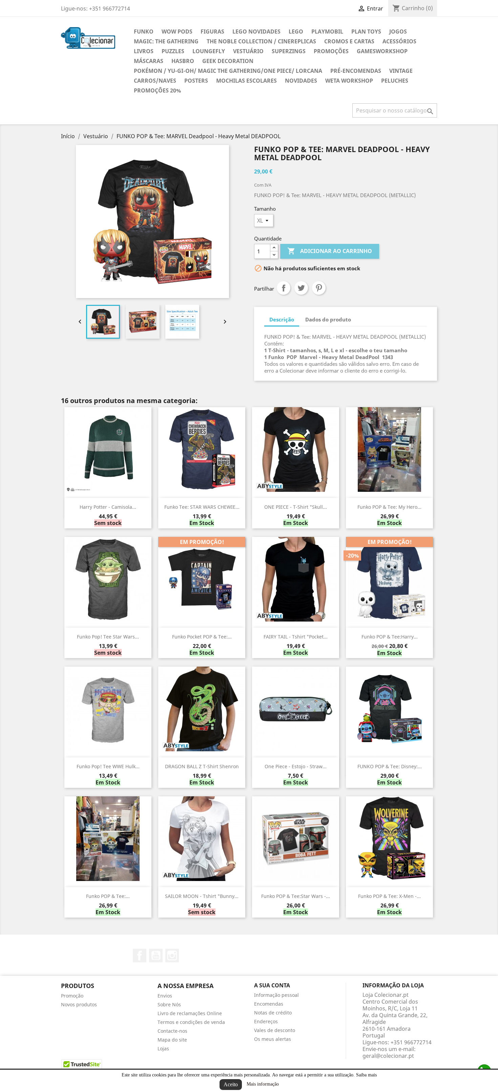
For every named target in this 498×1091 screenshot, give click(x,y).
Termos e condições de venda (191, 1022)
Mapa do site (172, 1039)
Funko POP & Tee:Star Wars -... (295, 896)
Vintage (401, 71)
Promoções (331, 51)
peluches (394, 80)
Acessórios (399, 41)
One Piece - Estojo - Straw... (296, 766)
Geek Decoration (227, 61)
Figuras (212, 31)
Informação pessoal (276, 995)
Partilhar (283, 288)
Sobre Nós (169, 1004)
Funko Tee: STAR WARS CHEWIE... (202, 507)
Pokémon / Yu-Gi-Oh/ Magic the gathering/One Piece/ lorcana (228, 71)
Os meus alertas (272, 1039)
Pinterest (319, 288)
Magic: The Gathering (166, 41)
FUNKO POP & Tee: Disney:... (389, 766)
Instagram (172, 955)
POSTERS (196, 80)
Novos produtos (79, 1004)
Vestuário (248, 51)
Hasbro (182, 61)
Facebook (139, 955)
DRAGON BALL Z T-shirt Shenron (202, 766)
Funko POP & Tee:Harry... (389, 636)
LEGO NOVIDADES (256, 31)
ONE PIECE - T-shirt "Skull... (295, 507)
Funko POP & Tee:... (108, 896)
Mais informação (263, 1084)
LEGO (296, 31)
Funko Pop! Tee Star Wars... (108, 636)
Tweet (301, 288)
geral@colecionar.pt (388, 1055)
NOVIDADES (301, 80)
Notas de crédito (273, 1012)
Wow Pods (177, 31)
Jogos (398, 31)
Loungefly (208, 51)
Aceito (231, 1084)
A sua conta (272, 985)
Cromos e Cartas (349, 41)
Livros (143, 51)
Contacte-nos (172, 1031)
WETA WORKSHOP (349, 80)
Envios (165, 995)
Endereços (266, 1021)
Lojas (163, 1048)
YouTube (156, 955)
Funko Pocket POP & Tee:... (202, 636)
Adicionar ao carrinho (329, 251)
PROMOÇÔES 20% (157, 90)
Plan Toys (366, 31)
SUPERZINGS (289, 51)
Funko (143, 31)
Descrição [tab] (281, 319)
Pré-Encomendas (355, 71)
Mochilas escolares (246, 80)
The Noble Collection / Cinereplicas (261, 41)
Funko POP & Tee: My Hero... (389, 507)
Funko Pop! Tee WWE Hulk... (108, 766)
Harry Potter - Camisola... (108, 507)
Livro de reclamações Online (190, 1013)
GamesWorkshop (382, 51)
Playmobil (327, 31)
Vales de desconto (274, 1030)
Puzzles (173, 51)
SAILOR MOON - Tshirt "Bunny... (201, 896)
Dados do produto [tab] (328, 319)
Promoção (72, 995)
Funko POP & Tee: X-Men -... (389, 896)
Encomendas (268, 1004)
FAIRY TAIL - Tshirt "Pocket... (296, 636)
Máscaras (148, 61)
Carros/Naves (155, 80)
